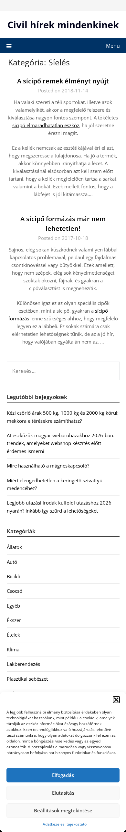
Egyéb (13, 605)
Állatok (14, 547)
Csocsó (14, 591)
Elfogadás (63, 775)
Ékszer (14, 620)
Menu (113, 45)
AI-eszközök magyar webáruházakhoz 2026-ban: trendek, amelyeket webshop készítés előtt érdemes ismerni (60, 443)
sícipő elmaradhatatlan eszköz (45, 125)
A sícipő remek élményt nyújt (63, 81)
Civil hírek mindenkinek (63, 24)
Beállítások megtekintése (63, 810)
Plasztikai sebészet (27, 679)
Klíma (13, 649)
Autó (12, 562)
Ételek (13, 634)
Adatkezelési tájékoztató (65, 824)
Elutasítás (63, 792)
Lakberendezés (23, 664)
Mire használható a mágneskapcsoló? (48, 465)
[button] (116, 699)
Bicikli (13, 576)
